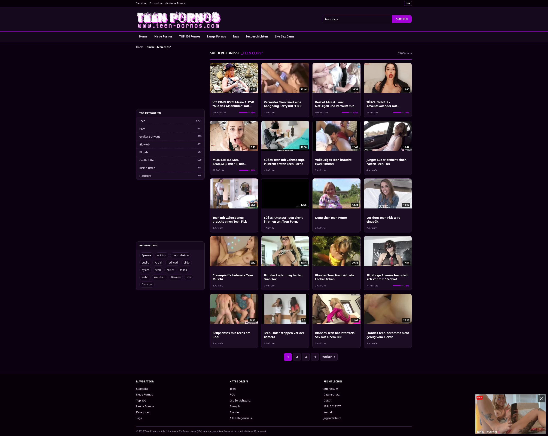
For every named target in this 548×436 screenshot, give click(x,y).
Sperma (146, 255)
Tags (236, 36)
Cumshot (147, 284)
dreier (170, 270)
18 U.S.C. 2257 (332, 406)
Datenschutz (331, 394)
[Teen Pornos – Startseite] (179, 19)
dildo (186, 262)
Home (143, 36)
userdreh (159, 277)
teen (158, 270)
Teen (142, 121)
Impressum (330, 389)
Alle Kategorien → (241, 418)
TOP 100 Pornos (189, 36)
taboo (183, 270)
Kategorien (143, 412)
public (145, 262)
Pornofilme (155, 3)
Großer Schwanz (149, 136)
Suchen (402, 19)
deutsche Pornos (175, 3)
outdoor (162, 255)
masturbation (181, 255)
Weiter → (328, 357)
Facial (158, 262)
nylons (145, 270)
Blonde (143, 152)
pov (188, 277)
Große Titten (147, 160)
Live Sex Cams (284, 36)
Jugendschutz (332, 418)
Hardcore (145, 176)
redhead (173, 262)
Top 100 (141, 400)
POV (142, 129)
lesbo (145, 277)
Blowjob (144, 144)
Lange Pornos (216, 36)
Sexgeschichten (257, 36)
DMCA (327, 400)
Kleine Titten (147, 168)
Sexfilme (141, 3)
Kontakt (328, 412)
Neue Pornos (163, 36)
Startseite (142, 389)
